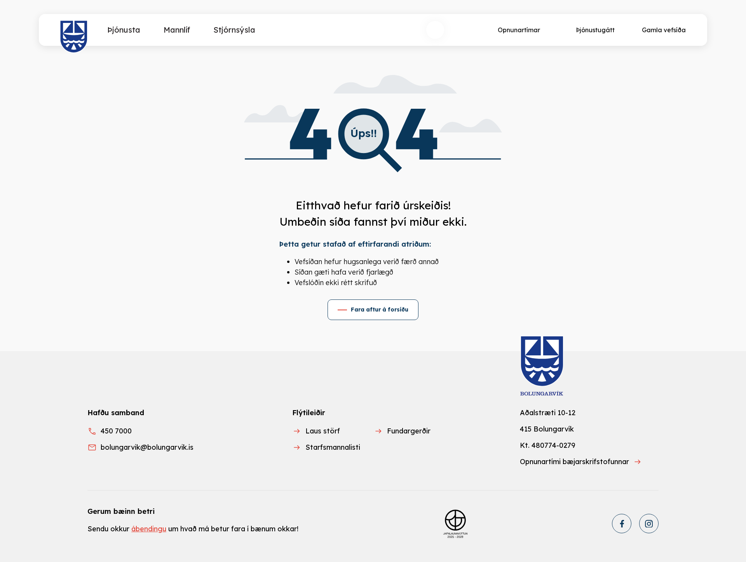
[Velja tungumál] (464, 30)
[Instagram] (649, 523)
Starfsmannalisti (332, 447)
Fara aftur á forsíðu (379, 309)
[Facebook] (621, 523)
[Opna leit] (435, 30)
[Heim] (74, 37)
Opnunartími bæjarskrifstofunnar (574, 461)
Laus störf (322, 430)
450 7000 (116, 430)
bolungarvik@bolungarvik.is (147, 447)
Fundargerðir (409, 430)
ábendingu (148, 528)
